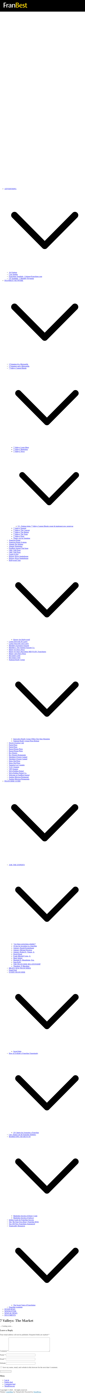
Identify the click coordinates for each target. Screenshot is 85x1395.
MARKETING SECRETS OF (20, 1137)
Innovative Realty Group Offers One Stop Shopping (31, 739)
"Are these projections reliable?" (24, 944)
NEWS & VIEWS (10, 1313)
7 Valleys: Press (18, 536)
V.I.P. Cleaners (14, 767)
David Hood (17, 954)
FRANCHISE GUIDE (12, 781)
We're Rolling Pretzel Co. (18, 773)
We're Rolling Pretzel (16, 771)
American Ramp (14, 540)
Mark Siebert (17, 958)
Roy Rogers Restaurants (17, 755)
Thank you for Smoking (21, 538)
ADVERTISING (10, 189)
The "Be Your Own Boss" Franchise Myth (24, 1222)
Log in (6, 1380)
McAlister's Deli (14, 656)
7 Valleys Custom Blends (17, 368)
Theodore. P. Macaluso (21, 966)
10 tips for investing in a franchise (25, 946)
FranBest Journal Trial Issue (18, 548)
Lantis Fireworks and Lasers (19, 644)
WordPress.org (9, 1386)
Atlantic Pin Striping (16, 544)
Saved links (17, 1051)
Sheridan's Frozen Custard (18, 757)
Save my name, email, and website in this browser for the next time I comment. (30, 1367)
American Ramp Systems (18, 542)
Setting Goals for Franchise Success (21, 1220)
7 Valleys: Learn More (21, 447)
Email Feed (13, 970)
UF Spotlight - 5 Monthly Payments (21, 278)
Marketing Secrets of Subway (23, 1218)
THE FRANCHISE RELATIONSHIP (27, 964)
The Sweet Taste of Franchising (24, 1305)
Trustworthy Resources (17, 1226)
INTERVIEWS (9, 1309)
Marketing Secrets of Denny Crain (25, 1216)
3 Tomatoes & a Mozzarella (18, 364)
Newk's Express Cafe (16, 743)
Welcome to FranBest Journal (19, 775)
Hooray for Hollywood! (21, 640)
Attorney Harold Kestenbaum (23, 948)
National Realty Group (17, 660)
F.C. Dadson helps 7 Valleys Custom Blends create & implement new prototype (45, 526)
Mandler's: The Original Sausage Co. (22, 648)
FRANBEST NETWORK (13, 280)
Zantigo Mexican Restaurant (19, 777)
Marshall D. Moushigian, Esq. (23, 960)
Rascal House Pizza (16, 749)
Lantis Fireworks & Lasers (18, 642)
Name (3, 1355)
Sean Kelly (17, 962)
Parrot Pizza (13, 745)
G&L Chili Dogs (15, 550)
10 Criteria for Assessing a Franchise (26, 1133)
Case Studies (13, 274)
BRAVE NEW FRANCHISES (20, 968)
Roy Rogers (13, 753)
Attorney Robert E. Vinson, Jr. (24, 952)
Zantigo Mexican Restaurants (19, 779)
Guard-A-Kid (13, 554)
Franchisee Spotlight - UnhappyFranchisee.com (25, 276)
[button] (44, 270)
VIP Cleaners (13, 769)
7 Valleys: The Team (20, 534)
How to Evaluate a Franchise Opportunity (23, 1053)
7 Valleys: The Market (21, 532)
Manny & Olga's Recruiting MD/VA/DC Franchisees (27, 652)
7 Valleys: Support (19, 528)
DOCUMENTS (10, 1315)
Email (2, 1359)
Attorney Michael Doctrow (22, 950)
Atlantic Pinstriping (15, 546)
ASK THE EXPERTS (17, 865)
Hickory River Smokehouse (18, 556)
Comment (4, 1351)
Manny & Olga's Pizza (17, 650)
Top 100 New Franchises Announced (22, 1224)
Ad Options (13, 272)
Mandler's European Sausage (19, 646)
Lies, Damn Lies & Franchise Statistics (22, 1135)
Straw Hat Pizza (14, 761)
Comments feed (9, 1384)
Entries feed (8, 1382)
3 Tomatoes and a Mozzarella (19, 366)
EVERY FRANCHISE (17, 972)
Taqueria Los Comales (17, 765)
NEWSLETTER (10, 1311)
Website (3, 1363)
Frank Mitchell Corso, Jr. (22, 956)
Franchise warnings (15, 1307)
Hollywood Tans (15, 560)
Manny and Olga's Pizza (17, 654)
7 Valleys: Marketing (20, 449)
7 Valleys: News (19, 451)
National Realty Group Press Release (26, 741)
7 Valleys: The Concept (21, 530)
